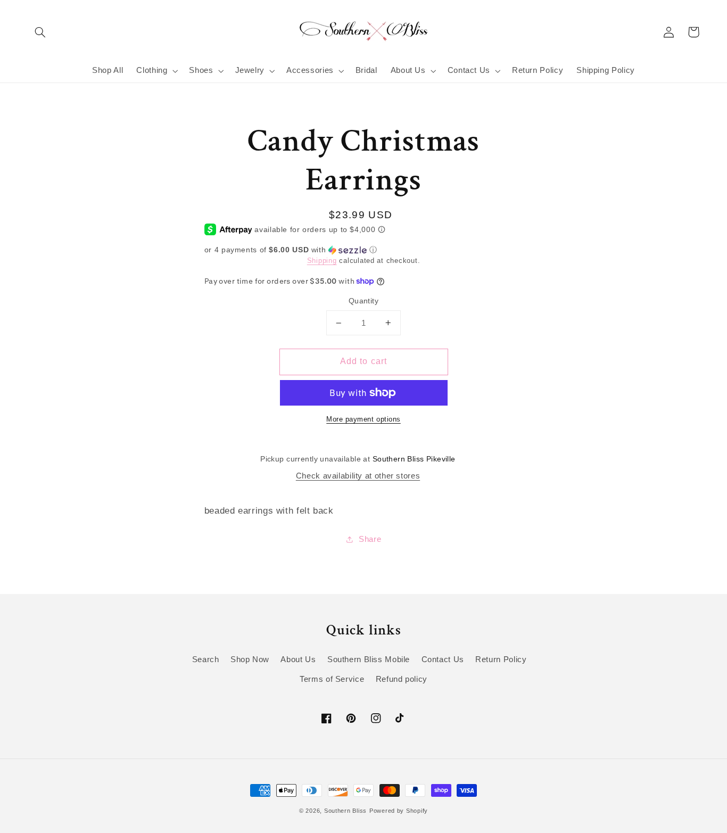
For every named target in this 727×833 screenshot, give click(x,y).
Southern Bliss (345, 810)
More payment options (363, 419)
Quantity (363, 301)
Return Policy (500, 659)
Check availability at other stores (358, 476)
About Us (298, 659)
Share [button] (370, 539)
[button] (40, 32)
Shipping (322, 261)
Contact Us (443, 659)
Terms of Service (332, 679)
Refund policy (401, 679)
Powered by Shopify (398, 810)
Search (205, 659)
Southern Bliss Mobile (368, 659)
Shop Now (249, 659)
